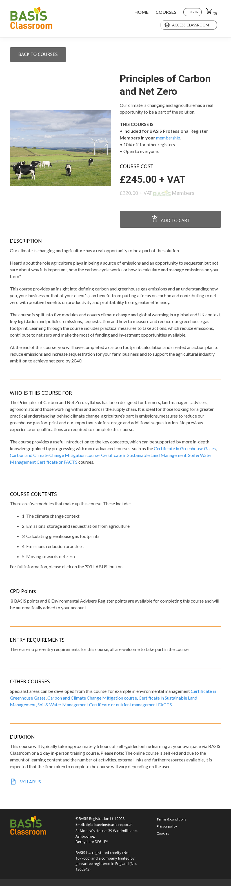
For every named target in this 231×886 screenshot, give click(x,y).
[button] (211, 12)
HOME (141, 12)
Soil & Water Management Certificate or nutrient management (97, 704)
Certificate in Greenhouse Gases (185, 448)
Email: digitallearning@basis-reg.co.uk (103, 824)
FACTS (70, 462)
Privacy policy (167, 826)
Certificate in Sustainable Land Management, (144, 455)
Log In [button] (192, 11)
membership (168, 137)
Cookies (163, 833)
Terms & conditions (171, 819)
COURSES (166, 12)
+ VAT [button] (172, 179)
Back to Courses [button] (38, 54)
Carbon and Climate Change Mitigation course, (55, 455)
